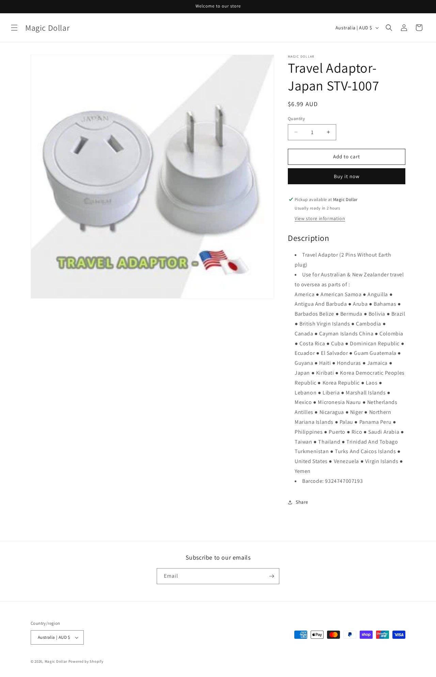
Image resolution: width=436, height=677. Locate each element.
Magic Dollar (56, 661)
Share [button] (302, 502)
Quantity (296, 118)
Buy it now (347, 176)
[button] (14, 27)
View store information (320, 218)
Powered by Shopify (86, 661)
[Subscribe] (271, 576)
